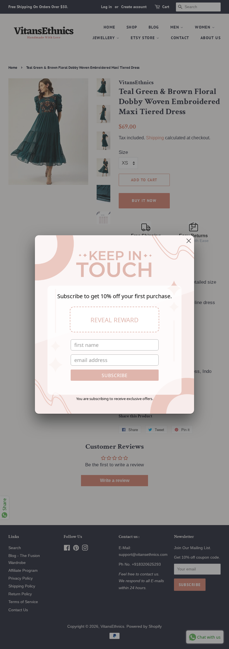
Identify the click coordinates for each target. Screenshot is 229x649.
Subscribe (115, 375)
